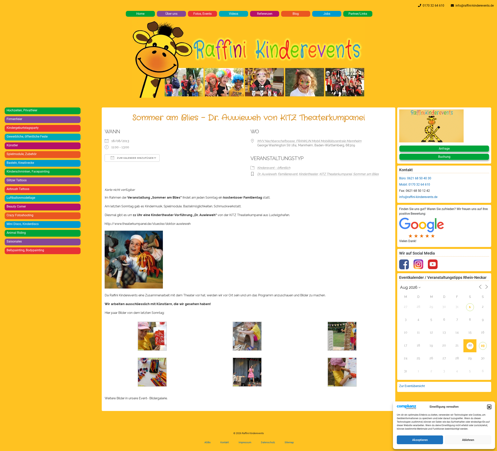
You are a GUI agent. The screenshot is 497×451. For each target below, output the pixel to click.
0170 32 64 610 (432, 5)
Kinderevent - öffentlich (273, 168)
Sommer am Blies (366, 174)
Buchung (444, 157)
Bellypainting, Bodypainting (25, 250)
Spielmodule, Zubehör (21, 154)
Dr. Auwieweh (266, 174)
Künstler (12, 145)
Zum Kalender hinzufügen (135, 158)
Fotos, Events (202, 14)
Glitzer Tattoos (17, 180)
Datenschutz (268, 442)
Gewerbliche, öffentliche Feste (27, 136)
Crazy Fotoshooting (20, 215)
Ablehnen (468, 440)
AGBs (207, 442)
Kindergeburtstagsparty (23, 128)
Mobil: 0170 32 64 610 (414, 184)
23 (483, 345)
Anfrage (444, 148)
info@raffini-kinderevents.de (474, 5)
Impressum (245, 442)
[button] (489, 407)
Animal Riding (16, 233)
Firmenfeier (14, 119)
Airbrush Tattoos (18, 189)
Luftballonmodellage (21, 198)
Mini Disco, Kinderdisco (23, 224)
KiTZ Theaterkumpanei (335, 174)
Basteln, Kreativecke (20, 163)
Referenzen (264, 14)
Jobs (326, 14)
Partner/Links (357, 14)
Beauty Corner (16, 206)
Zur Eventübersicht (412, 386)
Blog (296, 14)
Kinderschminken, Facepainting (28, 171)
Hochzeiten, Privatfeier (22, 110)
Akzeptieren (420, 440)
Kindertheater (308, 174)
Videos (233, 14)
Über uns (171, 14)
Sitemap (289, 442)
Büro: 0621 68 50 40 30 (415, 178)
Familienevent (287, 174)
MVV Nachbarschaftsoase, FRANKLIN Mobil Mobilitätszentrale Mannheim (309, 141)
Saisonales (14, 241)
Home (140, 14)
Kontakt (224, 442)
